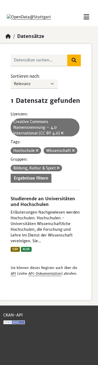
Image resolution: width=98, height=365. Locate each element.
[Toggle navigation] (86, 17)
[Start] (8, 36)
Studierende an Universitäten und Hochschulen (43, 201)
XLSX (26, 249)
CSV (15, 249)
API (13, 273)
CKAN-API (13, 315)
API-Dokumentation (44, 273)
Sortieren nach (25, 76)
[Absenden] (74, 60)
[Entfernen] (62, 133)
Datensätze (30, 36)
